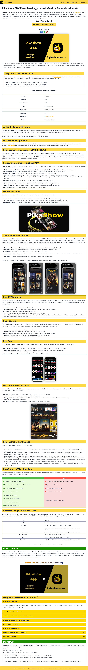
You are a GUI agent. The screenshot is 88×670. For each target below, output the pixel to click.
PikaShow (62, 2)
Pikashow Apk (57, 77)
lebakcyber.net (49, 116)
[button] (44, 579)
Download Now (72, 2)
